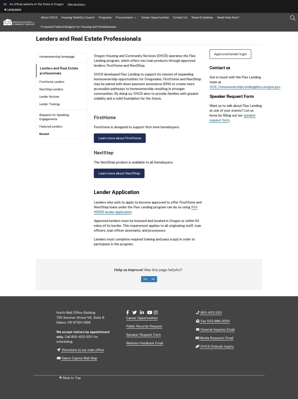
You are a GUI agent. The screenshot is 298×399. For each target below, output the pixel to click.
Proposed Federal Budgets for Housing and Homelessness (78, 26)
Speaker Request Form (143, 335)
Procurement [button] (126, 18)
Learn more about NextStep (119, 173)
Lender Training (49, 104)
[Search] (293, 18)
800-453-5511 (211, 312)
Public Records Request (144, 326)
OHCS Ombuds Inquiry (216, 346)
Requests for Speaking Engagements (54, 117)
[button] (12, 9)
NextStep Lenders (51, 89)
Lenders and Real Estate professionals (59, 70)
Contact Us (180, 17)
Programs (105, 17)
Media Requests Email (216, 338)
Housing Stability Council (78, 17)
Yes (145, 279)
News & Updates (202, 17)
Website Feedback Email (144, 343)
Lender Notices (49, 96)
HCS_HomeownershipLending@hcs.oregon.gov (245, 87)
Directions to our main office (82, 350)
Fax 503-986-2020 (215, 321)
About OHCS (49, 17)
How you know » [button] (77, 4)
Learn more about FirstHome (119, 138)
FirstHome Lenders (51, 82)
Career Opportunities (155, 17)
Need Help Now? (228, 17)
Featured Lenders (50, 126)
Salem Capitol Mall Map (79, 358)
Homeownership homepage (57, 56)
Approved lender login (230, 54)
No (153, 279)
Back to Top (71, 378)
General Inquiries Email (217, 329)
